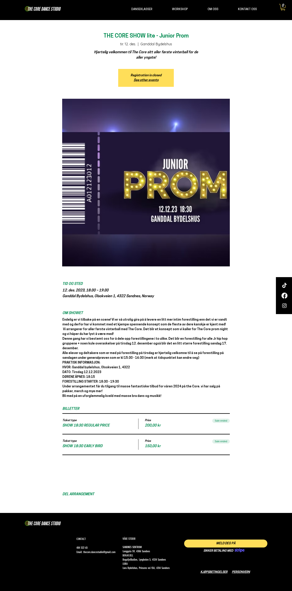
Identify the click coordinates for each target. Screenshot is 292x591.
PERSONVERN (241, 572)
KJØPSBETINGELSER (213, 572)
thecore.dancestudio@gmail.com (99, 552)
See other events (146, 80)
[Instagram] (284, 306)
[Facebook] (284, 296)
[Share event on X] (74, 502)
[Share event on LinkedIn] (84, 502)
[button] (283, 7)
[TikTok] (284, 286)
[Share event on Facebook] (64, 502)
